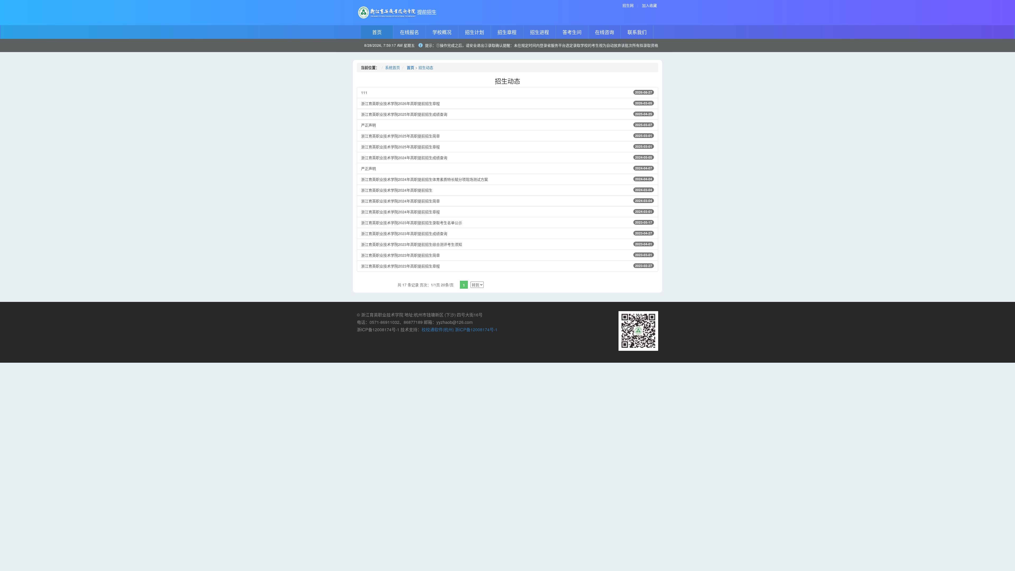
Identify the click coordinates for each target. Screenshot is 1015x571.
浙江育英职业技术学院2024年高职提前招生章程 (506, 211)
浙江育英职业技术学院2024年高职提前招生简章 (506, 201)
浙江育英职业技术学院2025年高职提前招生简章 (506, 136)
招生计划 (474, 32)
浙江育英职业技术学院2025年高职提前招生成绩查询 (506, 114)
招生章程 (506, 32)
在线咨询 (604, 32)
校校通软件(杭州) (438, 329)
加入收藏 (649, 5)
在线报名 (409, 32)
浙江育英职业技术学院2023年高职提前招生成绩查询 (506, 233)
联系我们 (637, 32)
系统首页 (392, 67)
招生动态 (425, 67)
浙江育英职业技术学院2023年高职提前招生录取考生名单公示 (506, 222)
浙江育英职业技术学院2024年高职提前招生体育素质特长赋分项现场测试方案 (506, 179)
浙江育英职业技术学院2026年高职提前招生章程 (506, 103)
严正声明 (506, 125)
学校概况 (441, 32)
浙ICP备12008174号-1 (476, 329)
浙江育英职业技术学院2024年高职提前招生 (506, 190)
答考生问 (572, 32)
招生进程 (539, 32)
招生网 (628, 5)
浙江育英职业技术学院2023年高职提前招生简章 (506, 255)
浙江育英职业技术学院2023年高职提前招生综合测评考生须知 (506, 244)
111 (506, 92)
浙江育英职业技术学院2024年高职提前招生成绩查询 (506, 157)
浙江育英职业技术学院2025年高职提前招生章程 (506, 146)
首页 (377, 32)
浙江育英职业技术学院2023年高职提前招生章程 (506, 266)
